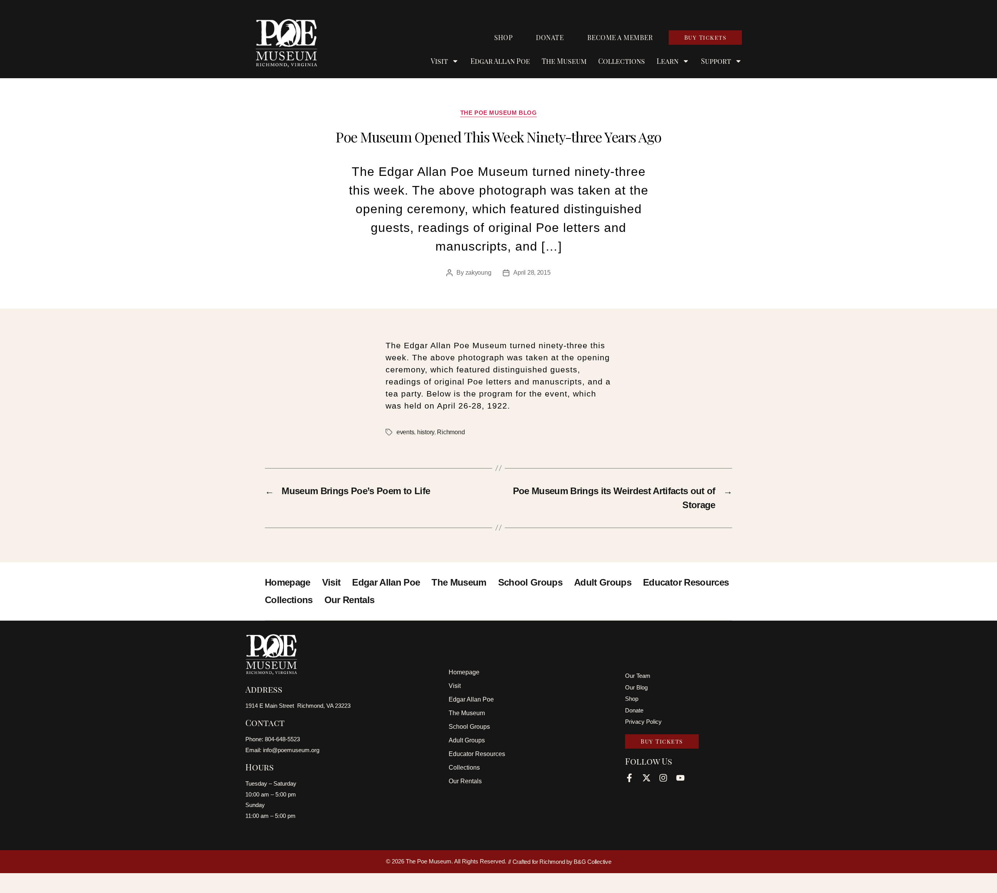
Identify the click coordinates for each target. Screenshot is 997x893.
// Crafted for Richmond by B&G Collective (559, 861)
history (425, 432)
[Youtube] (680, 778)
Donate (550, 37)
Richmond (451, 432)
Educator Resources (686, 582)
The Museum (564, 61)
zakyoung (478, 272)
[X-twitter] (646, 778)
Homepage (287, 582)
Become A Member (620, 37)
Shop (503, 37)
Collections (621, 61)
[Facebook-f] (629, 778)
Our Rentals (349, 600)
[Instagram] (663, 778)
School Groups (530, 582)
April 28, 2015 (531, 272)
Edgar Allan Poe (500, 61)
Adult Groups (602, 582)
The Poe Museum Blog (498, 112)
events (405, 432)
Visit (331, 582)
